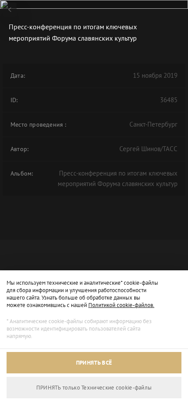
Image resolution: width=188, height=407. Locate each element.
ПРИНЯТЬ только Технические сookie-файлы (94, 387)
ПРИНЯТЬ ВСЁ (94, 362)
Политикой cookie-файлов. (121, 305)
